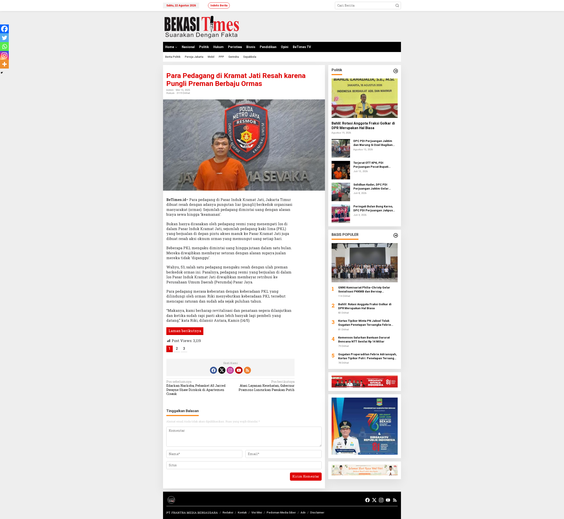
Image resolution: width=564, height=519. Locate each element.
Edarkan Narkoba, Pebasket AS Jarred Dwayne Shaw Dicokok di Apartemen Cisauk (196, 388)
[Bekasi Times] (201, 26)
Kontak (242, 512)
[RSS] (247, 370)
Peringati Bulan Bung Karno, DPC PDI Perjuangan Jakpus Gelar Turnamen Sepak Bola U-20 (375, 208)
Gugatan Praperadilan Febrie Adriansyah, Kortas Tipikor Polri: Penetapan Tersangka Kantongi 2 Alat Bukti (367, 356)
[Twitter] (4, 37)
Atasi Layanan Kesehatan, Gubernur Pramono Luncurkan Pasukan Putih (267, 386)
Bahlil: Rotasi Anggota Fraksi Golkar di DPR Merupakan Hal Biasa (363, 125)
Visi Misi (256, 512)
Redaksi (228, 512)
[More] (4, 64)
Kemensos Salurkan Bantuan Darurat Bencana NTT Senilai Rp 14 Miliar (364, 339)
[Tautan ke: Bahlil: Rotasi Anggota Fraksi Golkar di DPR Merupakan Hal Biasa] (365, 98)
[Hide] (2, 72)
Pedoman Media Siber (281, 512)
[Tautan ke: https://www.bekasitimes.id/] (395, 235)
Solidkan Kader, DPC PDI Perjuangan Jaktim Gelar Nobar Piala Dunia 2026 (371, 186)
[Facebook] (4, 28)
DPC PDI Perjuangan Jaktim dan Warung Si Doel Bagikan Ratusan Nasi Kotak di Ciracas (374, 143)
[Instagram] (4, 55)
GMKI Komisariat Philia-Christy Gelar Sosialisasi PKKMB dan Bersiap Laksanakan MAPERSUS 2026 (364, 289)
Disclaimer (317, 512)
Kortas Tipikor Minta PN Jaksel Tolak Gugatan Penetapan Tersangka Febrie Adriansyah (364, 323)
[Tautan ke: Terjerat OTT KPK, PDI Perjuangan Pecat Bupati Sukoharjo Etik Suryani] (341, 169)
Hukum (170, 93)
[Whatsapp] (4, 46)
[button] (397, 5)
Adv (303, 512)
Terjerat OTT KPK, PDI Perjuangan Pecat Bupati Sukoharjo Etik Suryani (370, 165)
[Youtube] (239, 370)
